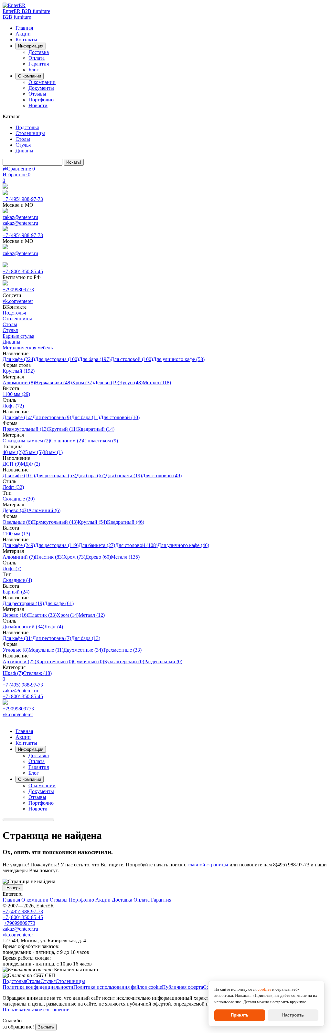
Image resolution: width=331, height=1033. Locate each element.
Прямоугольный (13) (25, 429)
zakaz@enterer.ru (20, 217)
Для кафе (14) (17, 417)
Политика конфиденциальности (38, 987)
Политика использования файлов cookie (117, 987)
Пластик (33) (42, 615)
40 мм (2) (13, 452)
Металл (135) (125, 557)
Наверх (13, 887)
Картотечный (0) (54, 661)
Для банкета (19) (123, 475)
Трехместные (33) (122, 650)
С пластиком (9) (100, 440)
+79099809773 (18, 289)
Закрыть (46, 1027)
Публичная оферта (182, 987)
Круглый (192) (19, 371)
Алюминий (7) (19, 557)
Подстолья (27, 127)
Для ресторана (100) (57, 359)
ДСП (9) (12, 464)
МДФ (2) (30, 464)
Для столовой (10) (120, 417)
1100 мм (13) (16, 533)
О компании (42, 82)
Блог (33, 69)
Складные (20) (19, 498)
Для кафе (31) (17, 638)
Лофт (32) (13, 487)
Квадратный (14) (95, 429)
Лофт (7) (12, 568)
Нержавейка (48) (53, 382)
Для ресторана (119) (57, 545)
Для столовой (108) (136, 545)
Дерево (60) (98, 557)
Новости (38, 105)
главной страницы (207, 864)
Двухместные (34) (83, 650)
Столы (23, 139)
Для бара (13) (85, 638)
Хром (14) (68, 615)
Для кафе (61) (59, 603)
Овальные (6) (17, 522)
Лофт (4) (53, 626)
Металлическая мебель (28, 347)
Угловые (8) (15, 650)
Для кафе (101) (19, 475)
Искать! (73, 162)
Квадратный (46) (125, 522)
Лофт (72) (13, 405)
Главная (24, 28)
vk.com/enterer (18, 301)
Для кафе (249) (19, 545)
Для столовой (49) (162, 475)
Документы (41, 88)
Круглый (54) (92, 522)
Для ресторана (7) (51, 638)
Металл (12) (92, 615)
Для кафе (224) (19, 359)
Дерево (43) (15, 510)
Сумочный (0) (88, 661)
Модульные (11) (45, 650)
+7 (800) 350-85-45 (23, 271)
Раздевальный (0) (163, 661)
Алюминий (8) (19, 382)
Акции (23, 33)
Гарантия (38, 64)
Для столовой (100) (132, 359)
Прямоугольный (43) (55, 522)
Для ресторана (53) (55, 475)
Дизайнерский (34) (23, 626)
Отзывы (37, 94)
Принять (240, 1015)
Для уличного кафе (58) (179, 359)
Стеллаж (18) (37, 673)
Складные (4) (17, 580)
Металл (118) (157, 382)
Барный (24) (16, 591)
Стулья (23, 145)
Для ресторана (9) (51, 417)
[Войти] (5, 187)
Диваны (24, 150)
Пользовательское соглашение (36, 1009)
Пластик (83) (49, 557)
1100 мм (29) (16, 394)
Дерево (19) (106, 382)
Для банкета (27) (97, 545)
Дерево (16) (15, 615)
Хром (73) (74, 557)
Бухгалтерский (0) (124, 661)
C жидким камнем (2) (26, 440)
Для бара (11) (85, 417)
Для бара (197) (95, 359)
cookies (264, 989)
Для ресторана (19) (23, 603)
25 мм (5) (33, 452)
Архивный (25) (19, 661)
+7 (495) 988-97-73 (23, 199)
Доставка (38, 52)
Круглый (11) (62, 429)
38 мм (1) (53, 452)
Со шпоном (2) (66, 440)
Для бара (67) (90, 475)
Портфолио (41, 99)
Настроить (293, 1015)
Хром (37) (83, 382)
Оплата (36, 58)
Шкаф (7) (13, 673)
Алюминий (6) (44, 510)
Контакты (26, 39)
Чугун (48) (131, 382)
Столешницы (30, 133)
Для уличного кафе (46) (183, 545)
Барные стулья (18, 336)
